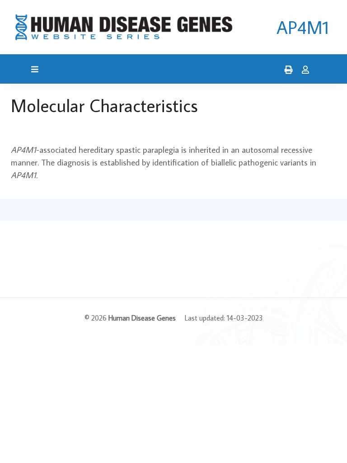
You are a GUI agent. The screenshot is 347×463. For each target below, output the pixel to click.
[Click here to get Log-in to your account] (303, 70)
